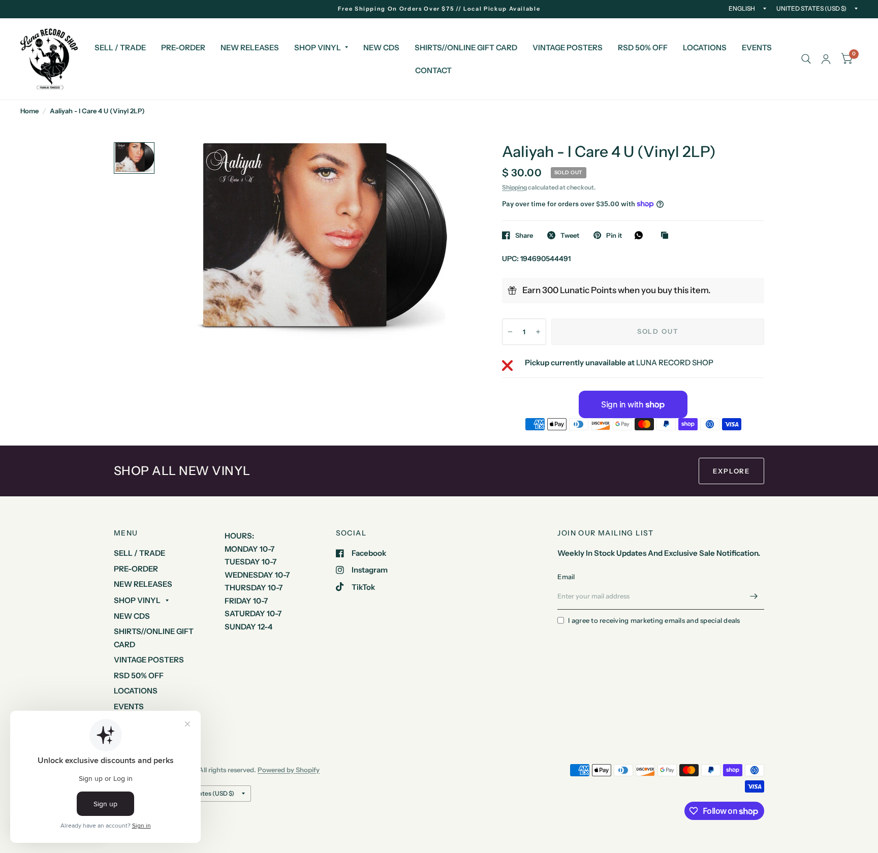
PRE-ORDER (183, 47)
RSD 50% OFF (643, 47)
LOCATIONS (705, 47)
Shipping (514, 187)
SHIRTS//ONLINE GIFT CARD (466, 47)
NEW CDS (381, 47)
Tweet (569, 235)
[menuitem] (120, 47)
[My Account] (826, 59)
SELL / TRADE (120, 47)
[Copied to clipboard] (667, 235)
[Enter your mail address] (754, 596)
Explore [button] (731, 471)
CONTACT (433, 70)
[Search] (806, 59)
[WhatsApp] (641, 235)
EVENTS (757, 47)
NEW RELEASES (250, 47)
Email (566, 577)
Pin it (614, 235)
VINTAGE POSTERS (567, 47)
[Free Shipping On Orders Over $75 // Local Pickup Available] (439, 9)
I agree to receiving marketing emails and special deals (654, 620)
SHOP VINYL (317, 47)
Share (524, 235)
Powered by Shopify (289, 770)
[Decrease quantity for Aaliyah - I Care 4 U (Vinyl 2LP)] (510, 331)
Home (29, 111)
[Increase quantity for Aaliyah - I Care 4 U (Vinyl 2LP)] (538, 331)
